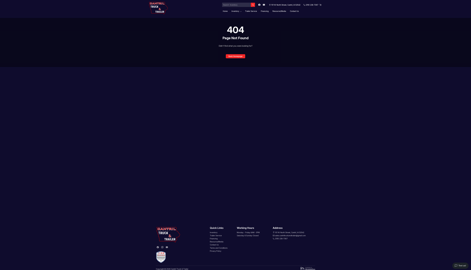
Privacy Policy (215, 251)
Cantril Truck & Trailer (179, 269)
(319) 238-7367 (312, 5)
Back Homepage (235, 56)
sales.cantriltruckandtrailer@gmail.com (290, 235)
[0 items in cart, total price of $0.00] (320, 5)
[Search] (253, 5)
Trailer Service (251, 11)
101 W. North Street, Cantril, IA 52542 (289, 232)
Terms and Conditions (219, 248)
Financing (265, 11)
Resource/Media (279, 11)
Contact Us (294, 11)
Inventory (235, 11)
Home (225, 11)
